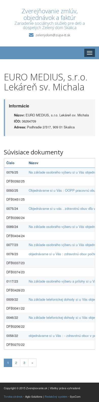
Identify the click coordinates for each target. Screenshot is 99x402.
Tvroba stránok (13, 396)
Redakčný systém (56, 396)
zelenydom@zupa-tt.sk (53, 35)
